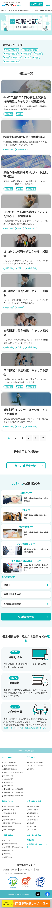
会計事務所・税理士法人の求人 (13, 847)
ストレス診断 (32, 830)
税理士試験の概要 (33, 806)
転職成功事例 (7, 826)
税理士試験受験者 (12, 50)
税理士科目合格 (11, 54)
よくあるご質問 (8, 779)
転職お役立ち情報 (34, 801)
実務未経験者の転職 (9, 813)
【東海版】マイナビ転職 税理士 (13, 795)
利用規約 (30, 840)
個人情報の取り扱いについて (37, 845)
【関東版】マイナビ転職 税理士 (13, 789)
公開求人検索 (7, 835)
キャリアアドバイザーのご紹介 (13, 772)
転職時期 (6, 816)
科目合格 (17, 58)
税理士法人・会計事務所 (35, 762)
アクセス (14, 870)
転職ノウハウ (7, 801)
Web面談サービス (9, 782)
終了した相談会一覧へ (26, 465)
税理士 (38, 54)
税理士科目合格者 (31, 50)
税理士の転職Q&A (9, 830)
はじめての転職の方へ (10, 765)
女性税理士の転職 (9, 810)
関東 (36, 58)
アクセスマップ (8, 785)
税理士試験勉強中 (12, 62)
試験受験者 (27, 54)
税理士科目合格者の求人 (11, 843)
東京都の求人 (7, 853)
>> (43, 438)
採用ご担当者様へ (34, 835)
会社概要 (6, 870)
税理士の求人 (7, 840)
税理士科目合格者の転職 (11, 806)
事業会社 (31, 769)
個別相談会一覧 (26, 616)
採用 (37, 870)
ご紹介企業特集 (33, 810)
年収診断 (31, 823)
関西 (7, 58)
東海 (28, 58)
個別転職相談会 (33, 820)
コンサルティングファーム (36, 765)
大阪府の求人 (7, 857)
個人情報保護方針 (20, 873)
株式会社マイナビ (26, 865)
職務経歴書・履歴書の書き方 (12, 823)
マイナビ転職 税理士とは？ (12, 762)
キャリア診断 (32, 826)
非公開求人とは (8, 775)
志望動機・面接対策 (9, 820)
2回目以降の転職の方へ (10, 769)
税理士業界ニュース (34, 816)
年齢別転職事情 (33, 813)
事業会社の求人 (8, 850)
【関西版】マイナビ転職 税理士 (13, 792)
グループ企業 (7, 873)
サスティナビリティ (26, 870)
